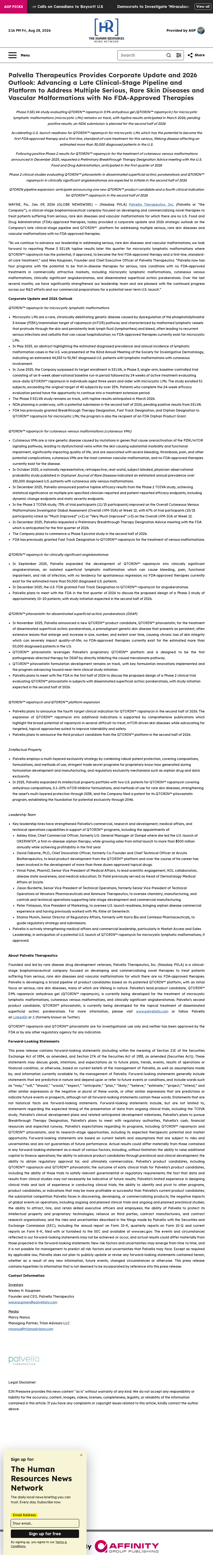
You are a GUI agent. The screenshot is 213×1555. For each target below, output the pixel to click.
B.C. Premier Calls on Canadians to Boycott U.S (58, 6)
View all (202, 6)
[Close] (81, 1455)
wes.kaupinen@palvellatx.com (32, 1302)
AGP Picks (13, 7)
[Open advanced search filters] (179, 55)
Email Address (24, 1515)
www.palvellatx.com (152, 1011)
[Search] (169, 55)
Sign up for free (45, 1533)
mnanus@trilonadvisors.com (30, 1329)
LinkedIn (20, 1017)
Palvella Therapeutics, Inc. (151, 204)
